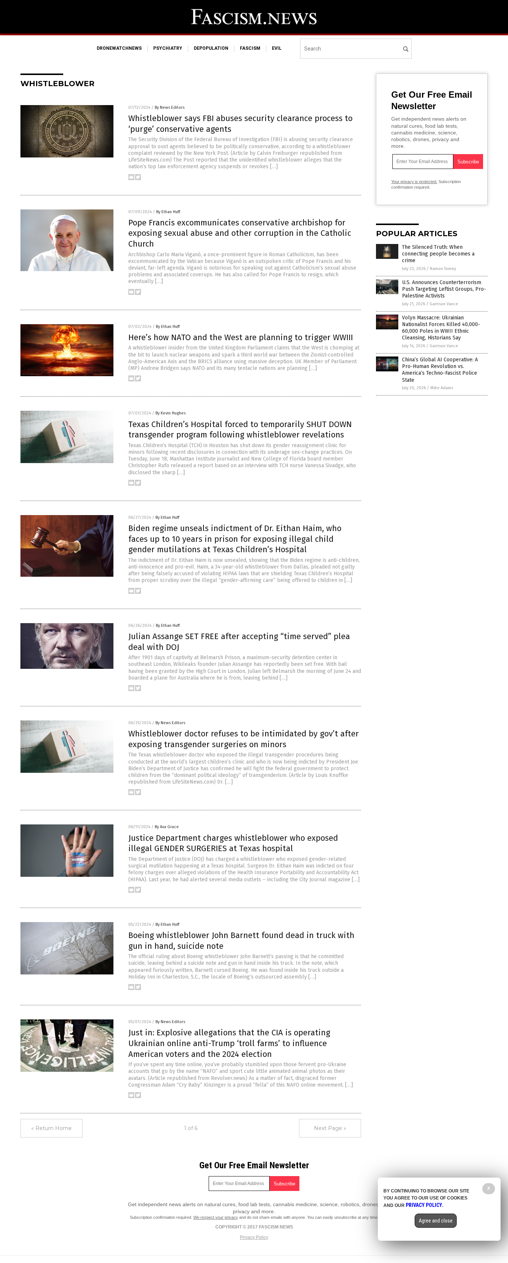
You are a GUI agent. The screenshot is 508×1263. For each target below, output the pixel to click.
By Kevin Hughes (170, 413)
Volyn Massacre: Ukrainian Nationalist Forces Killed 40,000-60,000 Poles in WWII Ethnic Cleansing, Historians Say (441, 328)
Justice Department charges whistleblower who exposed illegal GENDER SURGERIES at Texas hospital (233, 843)
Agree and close (436, 1221)
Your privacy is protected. (414, 181)
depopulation (211, 48)
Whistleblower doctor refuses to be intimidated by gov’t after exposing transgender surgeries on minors (243, 739)
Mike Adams (441, 387)
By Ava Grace (167, 826)
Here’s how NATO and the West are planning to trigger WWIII (240, 337)
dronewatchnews (119, 48)
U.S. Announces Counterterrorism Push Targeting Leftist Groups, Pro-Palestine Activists (444, 289)
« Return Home (51, 1128)
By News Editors (169, 107)
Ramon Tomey (443, 268)
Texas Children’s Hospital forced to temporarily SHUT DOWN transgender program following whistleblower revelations (240, 429)
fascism (250, 48)
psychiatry (167, 48)
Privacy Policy (254, 1237)
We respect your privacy (215, 1217)
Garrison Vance (444, 304)
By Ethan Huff (168, 211)
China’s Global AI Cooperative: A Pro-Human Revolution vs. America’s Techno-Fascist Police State (440, 370)
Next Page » (330, 1128)
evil (277, 48)
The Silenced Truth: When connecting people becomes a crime (438, 254)
